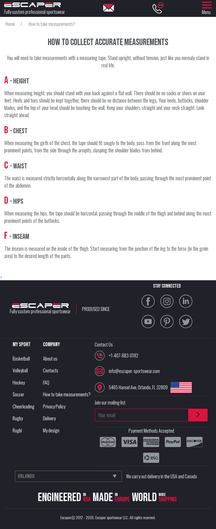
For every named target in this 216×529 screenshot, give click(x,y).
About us (50, 358)
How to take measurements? (67, 394)
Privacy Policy (54, 406)
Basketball (21, 358)
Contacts (50, 370)
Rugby (18, 418)
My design (51, 430)
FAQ (46, 382)
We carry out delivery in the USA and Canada (161, 476)
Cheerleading (23, 406)
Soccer (18, 394)
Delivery (49, 418)
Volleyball (20, 370)
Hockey (19, 382)
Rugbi (17, 430)
